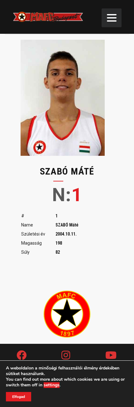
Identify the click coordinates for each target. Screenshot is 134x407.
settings (52, 385)
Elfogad (18, 396)
